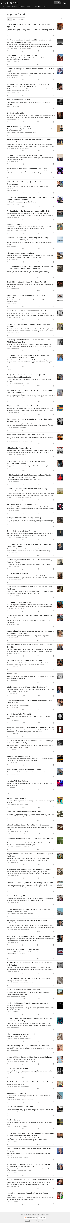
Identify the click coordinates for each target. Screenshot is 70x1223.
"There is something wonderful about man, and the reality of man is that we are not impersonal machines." (30, 677)
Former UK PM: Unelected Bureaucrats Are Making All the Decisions (29, 1150)
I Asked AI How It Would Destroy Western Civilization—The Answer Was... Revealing (29, 1020)
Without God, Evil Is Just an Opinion (20, 253)
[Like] (8, 51)
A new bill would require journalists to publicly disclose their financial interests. (28, 103)
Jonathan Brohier (16, 580)
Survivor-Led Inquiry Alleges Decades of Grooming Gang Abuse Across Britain (28, 1004)
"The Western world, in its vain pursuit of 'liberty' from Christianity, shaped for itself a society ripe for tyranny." (30, 746)
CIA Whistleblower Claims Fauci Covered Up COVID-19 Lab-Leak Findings (29, 964)
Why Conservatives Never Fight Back (21, 1034)
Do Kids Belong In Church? (17, 798)
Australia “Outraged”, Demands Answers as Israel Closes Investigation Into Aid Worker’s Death (28, 85)
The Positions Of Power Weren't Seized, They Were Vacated (30, 978)
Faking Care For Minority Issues (19, 448)
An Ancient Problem (14, 224)
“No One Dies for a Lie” (15, 113)
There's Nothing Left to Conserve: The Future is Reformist (29, 909)
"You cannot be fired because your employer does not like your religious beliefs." (29, 243)
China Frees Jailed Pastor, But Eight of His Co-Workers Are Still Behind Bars (29, 701)
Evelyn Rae (28, 497)
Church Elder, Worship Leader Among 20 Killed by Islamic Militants (29, 325)
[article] (35, 30)
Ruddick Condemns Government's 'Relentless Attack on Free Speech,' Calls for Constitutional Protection (30, 267)
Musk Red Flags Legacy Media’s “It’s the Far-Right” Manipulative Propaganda (26, 462)
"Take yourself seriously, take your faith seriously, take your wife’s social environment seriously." (29, 130)
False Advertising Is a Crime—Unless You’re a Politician (28, 1046)
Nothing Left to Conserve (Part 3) (17, 981)
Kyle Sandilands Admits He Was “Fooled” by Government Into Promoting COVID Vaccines (30, 198)
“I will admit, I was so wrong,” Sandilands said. (21, 202)
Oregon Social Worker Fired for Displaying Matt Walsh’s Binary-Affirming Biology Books (28, 376)
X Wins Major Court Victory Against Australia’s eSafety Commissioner (28, 183)
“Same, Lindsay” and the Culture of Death (22, 55)
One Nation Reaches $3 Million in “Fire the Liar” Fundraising (30, 1082)
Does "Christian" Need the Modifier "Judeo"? (23, 504)
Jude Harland (15, 720)
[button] (3, 7)
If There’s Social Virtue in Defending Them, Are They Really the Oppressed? (29, 420)
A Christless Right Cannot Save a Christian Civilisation (28, 825)
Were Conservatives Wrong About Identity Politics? (27, 169)
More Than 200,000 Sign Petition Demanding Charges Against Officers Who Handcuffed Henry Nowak (30, 1134)
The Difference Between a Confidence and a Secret (26, 311)
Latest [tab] (9, 19)
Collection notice (45, 1214)
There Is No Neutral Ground (17, 1069)
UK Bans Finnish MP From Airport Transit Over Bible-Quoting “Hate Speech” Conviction (30, 632)
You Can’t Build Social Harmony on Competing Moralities (28, 211)
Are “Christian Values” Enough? (19, 714)
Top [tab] (14, 19)
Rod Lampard (27, 48)
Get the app (42, 1217)
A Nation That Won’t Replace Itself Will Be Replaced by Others (30, 883)
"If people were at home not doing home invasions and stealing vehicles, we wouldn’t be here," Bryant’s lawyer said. (30, 1170)
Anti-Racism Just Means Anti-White (20, 1107)
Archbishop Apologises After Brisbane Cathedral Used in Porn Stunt (30, 70)
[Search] (61, 19)
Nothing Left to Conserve (16, 1093)
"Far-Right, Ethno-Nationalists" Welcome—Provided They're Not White (30, 646)
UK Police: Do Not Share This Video (20, 756)
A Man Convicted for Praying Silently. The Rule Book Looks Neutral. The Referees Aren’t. (29, 1096)
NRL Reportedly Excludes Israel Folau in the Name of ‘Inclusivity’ (27, 922)
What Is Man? (12, 674)
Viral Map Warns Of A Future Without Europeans (25, 660)
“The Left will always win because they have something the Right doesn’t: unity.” (29, 1123)
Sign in (65, 3)
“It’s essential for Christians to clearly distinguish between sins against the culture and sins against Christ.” (30, 953)
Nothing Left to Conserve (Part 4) (17, 912)
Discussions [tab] (20, 19)
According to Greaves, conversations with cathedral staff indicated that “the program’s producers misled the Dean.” (30, 74)
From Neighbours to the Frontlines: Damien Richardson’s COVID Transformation (28, 341)
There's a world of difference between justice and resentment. (26, 772)
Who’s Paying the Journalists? (18, 100)
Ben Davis (13, 304)
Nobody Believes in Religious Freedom (21, 531)
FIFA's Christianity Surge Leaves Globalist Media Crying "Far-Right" (30, 839)
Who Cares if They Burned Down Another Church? (26, 435)
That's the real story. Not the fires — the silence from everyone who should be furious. (30, 438)
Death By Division (13, 1120)
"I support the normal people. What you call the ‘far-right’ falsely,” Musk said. (31, 466)
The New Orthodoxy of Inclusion (19, 896)
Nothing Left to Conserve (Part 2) (17, 1036)
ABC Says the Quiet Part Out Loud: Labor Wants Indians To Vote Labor (29, 617)
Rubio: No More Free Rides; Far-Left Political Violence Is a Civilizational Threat (29, 545)
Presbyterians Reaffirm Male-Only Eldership (24, 518)
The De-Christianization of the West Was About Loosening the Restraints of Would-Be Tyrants (31, 742)
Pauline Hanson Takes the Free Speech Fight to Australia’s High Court (29, 25)
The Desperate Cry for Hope (17, 573)
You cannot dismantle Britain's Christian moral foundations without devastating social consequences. (28, 993)
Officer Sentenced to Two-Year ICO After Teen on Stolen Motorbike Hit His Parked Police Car (28, 1165)
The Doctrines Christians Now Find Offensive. (21, 1059)
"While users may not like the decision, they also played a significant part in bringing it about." (30, 784)
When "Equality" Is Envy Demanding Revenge (24, 769)
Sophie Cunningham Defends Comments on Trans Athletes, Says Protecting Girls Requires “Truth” (29, 476)
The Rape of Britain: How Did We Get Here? (23, 990)
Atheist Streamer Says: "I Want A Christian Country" (27, 687)
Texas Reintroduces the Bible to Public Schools (24, 812)
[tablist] (16, 19)
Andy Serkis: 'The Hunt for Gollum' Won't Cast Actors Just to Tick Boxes (30, 588)
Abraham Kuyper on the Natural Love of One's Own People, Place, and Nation (29, 561)
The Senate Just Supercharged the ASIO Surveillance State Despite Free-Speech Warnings (29, 41)
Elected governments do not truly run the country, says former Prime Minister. (28, 1154)
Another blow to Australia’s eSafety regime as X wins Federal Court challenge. (27, 187)
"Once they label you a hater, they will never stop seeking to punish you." (29, 636)
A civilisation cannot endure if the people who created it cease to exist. (29, 564)
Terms (38, 1214)
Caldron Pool (17, 33)
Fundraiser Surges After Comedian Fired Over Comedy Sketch (28, 1194)
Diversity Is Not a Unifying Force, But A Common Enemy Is (29, 869)
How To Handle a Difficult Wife (18, 126)
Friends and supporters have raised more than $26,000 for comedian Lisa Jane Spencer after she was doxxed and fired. (30, 1198)
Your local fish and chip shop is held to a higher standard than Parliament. (30, 1048)
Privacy (34, 1214)
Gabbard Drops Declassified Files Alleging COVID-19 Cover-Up (31, 936)
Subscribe (57, 3)
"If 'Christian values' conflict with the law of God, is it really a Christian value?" (28, 717)
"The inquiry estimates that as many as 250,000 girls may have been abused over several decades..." (30, 1008)
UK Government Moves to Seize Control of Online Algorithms (30, 727)
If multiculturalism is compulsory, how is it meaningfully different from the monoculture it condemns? (30, 158)
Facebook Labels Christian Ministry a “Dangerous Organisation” (26, 296)
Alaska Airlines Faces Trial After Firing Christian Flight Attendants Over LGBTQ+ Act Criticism (28, 239)
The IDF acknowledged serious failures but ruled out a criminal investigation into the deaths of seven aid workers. (30, 90)
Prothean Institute (27, 441)
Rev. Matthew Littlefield (29, 132)
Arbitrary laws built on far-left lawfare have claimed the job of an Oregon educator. (29, 380)
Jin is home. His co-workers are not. (18, 705)
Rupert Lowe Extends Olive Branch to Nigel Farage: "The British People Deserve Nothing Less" (28, 356)
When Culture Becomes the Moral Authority (23, 949)
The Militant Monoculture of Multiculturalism (24, 155)
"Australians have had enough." (16, 1084)
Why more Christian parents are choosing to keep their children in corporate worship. (30, 801)
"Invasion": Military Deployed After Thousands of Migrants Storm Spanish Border (29, 391)
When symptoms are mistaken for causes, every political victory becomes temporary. (30, 828)
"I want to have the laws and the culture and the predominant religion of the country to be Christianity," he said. (30, 690)
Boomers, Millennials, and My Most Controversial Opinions (29, 1057)
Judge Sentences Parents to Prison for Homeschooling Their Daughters (30, 855)
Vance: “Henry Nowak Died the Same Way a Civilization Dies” (30, 1180)
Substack (27, 1221)
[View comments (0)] (23, 35)
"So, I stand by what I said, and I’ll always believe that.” (24, 479)
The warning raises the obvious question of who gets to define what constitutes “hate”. (28, 301)
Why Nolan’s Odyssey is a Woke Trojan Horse (24, 406)
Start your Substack (31, 1217)
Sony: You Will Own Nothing (17, 781)
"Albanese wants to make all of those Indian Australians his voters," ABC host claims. (29, 621)
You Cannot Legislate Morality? (19, 602)
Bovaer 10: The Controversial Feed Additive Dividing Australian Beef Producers (27, 490)
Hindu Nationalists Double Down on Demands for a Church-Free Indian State (29, 141)
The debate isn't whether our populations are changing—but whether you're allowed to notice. (30, 285)
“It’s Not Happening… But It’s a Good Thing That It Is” (27, 282)
